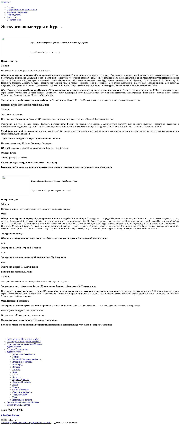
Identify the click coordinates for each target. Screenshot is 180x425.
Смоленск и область (22, 392)
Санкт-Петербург (20, 389)
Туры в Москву (14, 346)
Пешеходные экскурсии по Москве (23, 341)
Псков (15, 384)
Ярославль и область (22, 400)
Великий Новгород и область (26, 359)
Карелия (16, 369)
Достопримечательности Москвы (23, 402)
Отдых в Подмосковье (17, 349)
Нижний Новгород (21, 382)
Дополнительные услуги (19, 405)
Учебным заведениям (17, 12)
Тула (14, 397)
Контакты (11, 17)
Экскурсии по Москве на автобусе (23, 339)
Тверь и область (20, 395)
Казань (15, 372)
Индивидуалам (14, 14)
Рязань (15, 387)
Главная (10, 7)
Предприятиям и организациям (22, 9)
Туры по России (14, 352)
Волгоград (17, 364)
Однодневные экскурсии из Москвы (24, 344)
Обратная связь (14, 20)
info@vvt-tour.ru (10, 415)
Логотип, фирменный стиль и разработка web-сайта (26, 422)
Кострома (17, 377)
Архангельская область (23, 354)
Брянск (15, 357)
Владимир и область (22, 362)
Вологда (16, 367)
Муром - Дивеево (20, 379)
